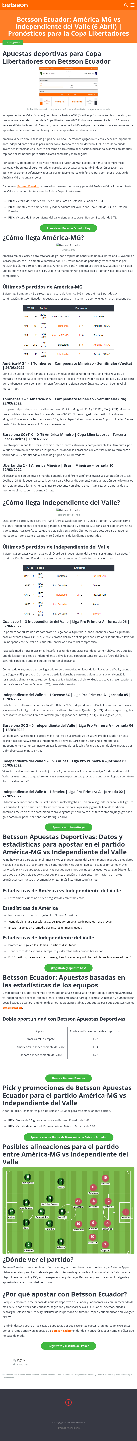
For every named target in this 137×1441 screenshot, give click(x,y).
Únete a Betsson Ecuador (68, 1078)
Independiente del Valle (85, 1374)
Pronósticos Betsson (106, 1374)
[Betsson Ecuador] (15, 4)
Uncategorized (13, 42)
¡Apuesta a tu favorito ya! (69, 827)
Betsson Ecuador (28, 186)
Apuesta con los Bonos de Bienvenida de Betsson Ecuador (68, 1137)
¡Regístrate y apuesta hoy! (68, 968)
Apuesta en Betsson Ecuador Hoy (68, 228)
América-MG (11, 1374)
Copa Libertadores (65, 1374)
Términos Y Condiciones (68, 1427)
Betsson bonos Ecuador (28, 1374)
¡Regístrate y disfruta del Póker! (69, 1346)
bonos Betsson (12, 1008)
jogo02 (21, 1360)
